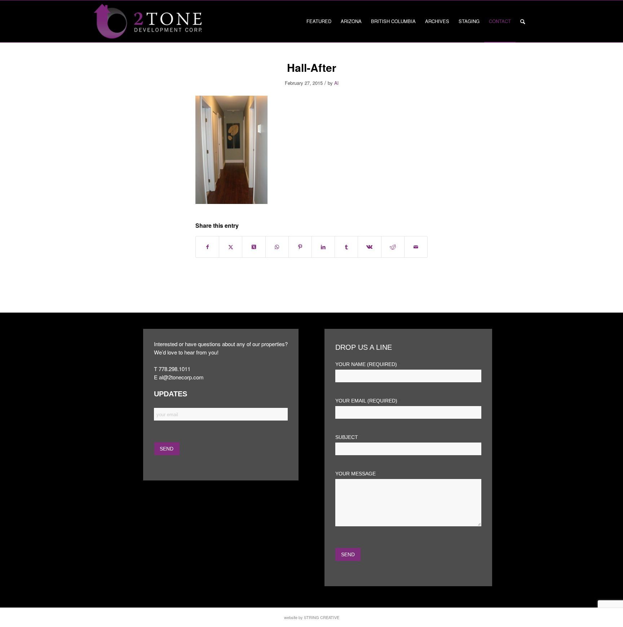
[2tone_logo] (147, 21)
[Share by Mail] (416, 246)
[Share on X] (230, 246)
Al (336, 82)
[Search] (523, 21)
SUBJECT (346, 437)
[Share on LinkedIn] (323, 246)
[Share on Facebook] (207, 246)
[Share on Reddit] (392, 246)
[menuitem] (319, 21)
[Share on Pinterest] (300, 246)
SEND (348, 554)
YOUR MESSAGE (357, 473)
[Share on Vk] (369, 246)
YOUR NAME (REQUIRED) (367, 364)
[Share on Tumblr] (346, 246)
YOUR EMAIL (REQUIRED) (368, 401)
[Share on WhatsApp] (277, 246)
